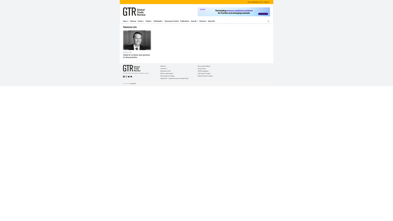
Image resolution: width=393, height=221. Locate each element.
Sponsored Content (172, 21)
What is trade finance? (166, 73)
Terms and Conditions (204, 66)
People (148, 21)
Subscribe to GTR (165, 71)
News (125, 21)
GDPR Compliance (203, 71)
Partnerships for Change (167, 76)
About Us (163, 66)
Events (140, 21)
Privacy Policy (202, 68)
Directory (202, 21)
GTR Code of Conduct (204, 73)
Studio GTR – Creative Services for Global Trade (174, 78)
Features (133, 21)
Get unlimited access (255, 2)
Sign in (266, 2)
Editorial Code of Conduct (205, 76)
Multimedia (158, 21)
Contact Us (163, 68)
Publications (184, 21)
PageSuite (133, 83)
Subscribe (211, 21)
